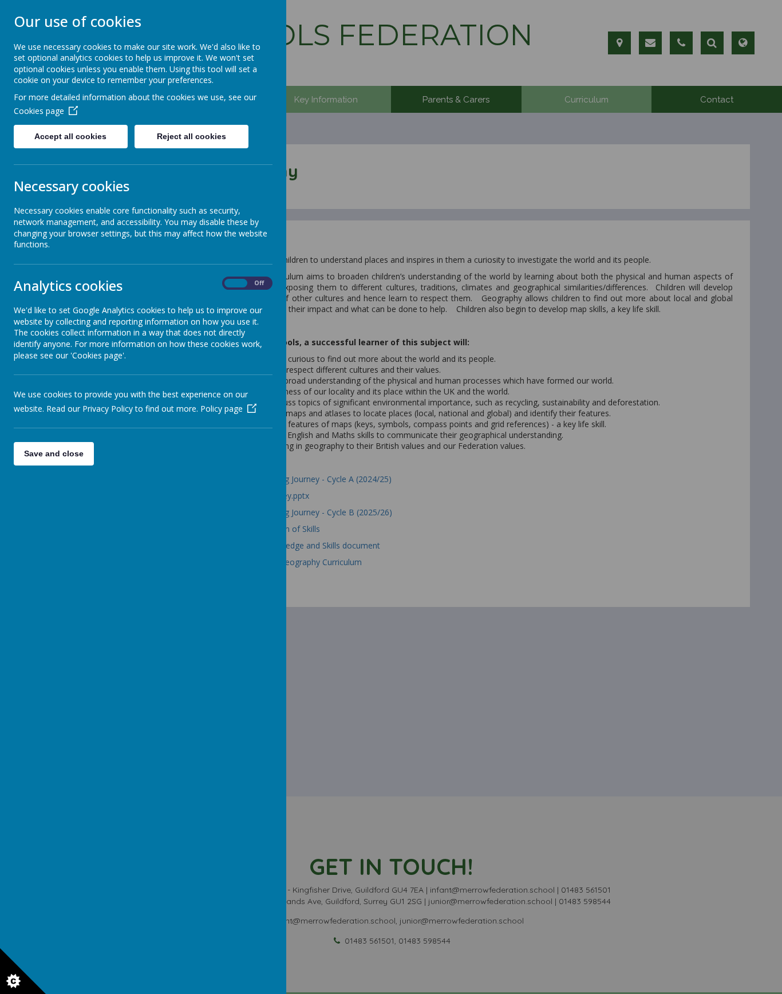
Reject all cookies (191, 136)
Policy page (221, 408)
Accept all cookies (70, 136)
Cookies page (39, 110)
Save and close (54, 453)
